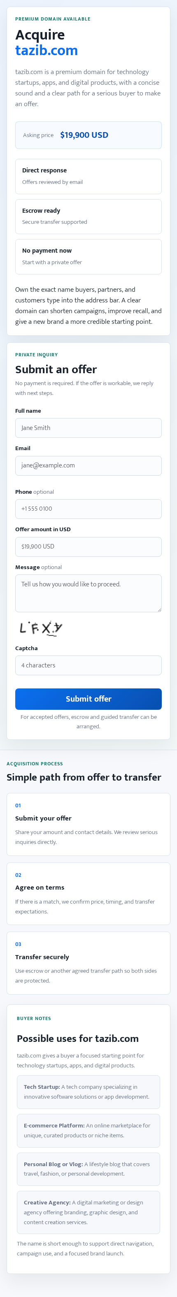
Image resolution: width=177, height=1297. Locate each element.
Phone (34, 492)
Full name (28, 411)
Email (22, 448)
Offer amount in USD (43, 530)
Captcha (26, 648)
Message (38, 567)
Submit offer (89, 699)
